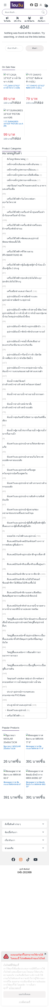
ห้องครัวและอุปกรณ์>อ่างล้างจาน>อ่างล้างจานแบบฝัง (24, 485)
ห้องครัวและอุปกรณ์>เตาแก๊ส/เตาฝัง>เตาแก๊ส (23, 445)
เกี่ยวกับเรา (41, 21)
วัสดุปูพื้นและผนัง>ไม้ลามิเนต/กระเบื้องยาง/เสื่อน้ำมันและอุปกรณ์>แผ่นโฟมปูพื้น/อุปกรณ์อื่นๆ (24, 622)
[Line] (36, 4)
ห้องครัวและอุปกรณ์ (16, 710)
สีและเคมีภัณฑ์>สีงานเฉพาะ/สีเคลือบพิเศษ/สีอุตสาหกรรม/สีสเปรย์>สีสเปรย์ (21, 594)
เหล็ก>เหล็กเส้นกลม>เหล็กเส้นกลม (23, 164)
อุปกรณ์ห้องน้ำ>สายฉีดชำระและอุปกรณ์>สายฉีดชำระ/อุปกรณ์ (20, 298)
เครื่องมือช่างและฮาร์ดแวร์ (19, 291)
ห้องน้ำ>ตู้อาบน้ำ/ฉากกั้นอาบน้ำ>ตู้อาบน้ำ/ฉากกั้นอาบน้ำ (24, 432)
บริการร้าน (17, 21)
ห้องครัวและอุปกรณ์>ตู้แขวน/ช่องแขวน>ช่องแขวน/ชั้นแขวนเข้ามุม (20, 511)
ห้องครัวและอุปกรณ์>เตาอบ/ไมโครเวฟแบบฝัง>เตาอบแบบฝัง (22, 458)
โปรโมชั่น (7, 21)
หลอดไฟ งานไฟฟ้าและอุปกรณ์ (21, 536)
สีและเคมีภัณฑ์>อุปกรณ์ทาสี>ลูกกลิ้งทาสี (26, 554)
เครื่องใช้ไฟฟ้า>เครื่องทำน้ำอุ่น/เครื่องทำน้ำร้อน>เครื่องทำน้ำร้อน (23, 214)
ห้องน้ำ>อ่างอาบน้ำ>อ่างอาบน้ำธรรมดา (25, 394)
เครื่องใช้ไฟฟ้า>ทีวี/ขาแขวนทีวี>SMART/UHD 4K (17, 253)
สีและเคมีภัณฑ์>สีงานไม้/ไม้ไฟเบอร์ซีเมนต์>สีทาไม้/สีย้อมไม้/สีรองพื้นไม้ (21, 581)
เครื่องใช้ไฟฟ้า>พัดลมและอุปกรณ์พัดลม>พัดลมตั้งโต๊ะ (20, 240)
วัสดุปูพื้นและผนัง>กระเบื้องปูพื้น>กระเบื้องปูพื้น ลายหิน (24, 667)
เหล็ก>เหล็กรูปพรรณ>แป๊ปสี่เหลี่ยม (23, 175)
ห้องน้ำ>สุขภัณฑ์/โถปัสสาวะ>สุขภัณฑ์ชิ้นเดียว (24, 419)
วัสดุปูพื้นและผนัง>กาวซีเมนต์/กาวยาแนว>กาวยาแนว (21, 654)
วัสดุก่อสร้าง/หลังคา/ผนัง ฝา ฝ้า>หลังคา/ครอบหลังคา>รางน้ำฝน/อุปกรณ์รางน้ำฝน (23, 680)
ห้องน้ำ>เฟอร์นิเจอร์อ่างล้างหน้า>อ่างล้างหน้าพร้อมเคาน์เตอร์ (21, 383)
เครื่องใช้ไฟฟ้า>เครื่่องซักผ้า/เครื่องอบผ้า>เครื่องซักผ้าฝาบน (22, 227)
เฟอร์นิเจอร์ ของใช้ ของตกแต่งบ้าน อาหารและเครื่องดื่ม (24, 187)
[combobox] (20, 12)
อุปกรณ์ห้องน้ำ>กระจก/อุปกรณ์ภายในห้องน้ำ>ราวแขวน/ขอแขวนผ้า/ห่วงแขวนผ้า (22, 369)
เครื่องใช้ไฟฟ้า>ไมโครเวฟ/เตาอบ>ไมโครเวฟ (18, 201)
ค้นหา (43, 12)
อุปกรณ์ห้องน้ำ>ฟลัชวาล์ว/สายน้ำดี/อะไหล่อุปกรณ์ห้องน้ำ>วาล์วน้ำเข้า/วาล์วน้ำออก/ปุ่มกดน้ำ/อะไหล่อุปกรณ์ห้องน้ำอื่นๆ (24, 313)
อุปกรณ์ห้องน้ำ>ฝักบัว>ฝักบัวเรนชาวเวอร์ (26, 332)
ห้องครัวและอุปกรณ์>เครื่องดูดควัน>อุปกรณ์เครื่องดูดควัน (19, 472)
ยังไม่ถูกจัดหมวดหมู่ (16, 159)
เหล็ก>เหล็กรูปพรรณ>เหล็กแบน (21, 180)
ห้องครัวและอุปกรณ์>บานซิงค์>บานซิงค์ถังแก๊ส (23, 498)
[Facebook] (31, 4)
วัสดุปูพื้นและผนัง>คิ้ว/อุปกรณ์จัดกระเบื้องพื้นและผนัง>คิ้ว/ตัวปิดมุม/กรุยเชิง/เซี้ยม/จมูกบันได (23, 639)
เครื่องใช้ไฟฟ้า (13, 715)
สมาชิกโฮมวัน (29, 21)
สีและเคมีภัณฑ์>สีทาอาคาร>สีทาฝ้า (23, 574)
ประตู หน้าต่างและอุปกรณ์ (19, 705)
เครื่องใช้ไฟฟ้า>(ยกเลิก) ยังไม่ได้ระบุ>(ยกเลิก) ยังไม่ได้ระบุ (22, 280)
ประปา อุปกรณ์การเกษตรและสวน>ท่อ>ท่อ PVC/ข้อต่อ (18, 693)
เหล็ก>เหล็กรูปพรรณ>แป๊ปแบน (21, 170)
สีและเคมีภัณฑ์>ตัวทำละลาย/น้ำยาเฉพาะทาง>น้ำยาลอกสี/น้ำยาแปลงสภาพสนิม (23, 607)
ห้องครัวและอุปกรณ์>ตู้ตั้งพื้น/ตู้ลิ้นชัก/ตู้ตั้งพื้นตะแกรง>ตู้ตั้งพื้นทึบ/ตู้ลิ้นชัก (23, 524)
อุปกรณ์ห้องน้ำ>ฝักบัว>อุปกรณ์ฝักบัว (24, 326)
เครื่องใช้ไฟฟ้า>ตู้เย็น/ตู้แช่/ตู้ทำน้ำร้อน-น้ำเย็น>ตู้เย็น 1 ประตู (24, 266)
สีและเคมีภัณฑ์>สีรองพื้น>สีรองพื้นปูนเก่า (26, 564)
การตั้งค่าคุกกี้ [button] (24, 1002)
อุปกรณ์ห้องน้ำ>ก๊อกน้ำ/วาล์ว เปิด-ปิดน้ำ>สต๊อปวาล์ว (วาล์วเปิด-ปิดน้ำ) (21, 356)
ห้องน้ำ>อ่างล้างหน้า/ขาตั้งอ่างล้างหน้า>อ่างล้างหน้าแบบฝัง (17, 406)
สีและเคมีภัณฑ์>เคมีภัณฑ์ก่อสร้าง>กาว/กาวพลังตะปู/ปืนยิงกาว (23, 543)
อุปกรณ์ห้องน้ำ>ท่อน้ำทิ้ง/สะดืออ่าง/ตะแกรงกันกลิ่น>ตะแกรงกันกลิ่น (21, 343)
